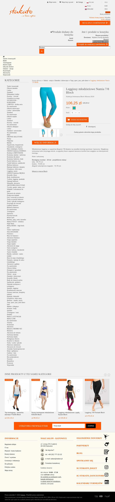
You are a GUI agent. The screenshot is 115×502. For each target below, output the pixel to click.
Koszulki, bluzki (12, 278)
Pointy (9, 139)
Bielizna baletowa (12, 165)
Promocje (10, 363)
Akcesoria (10, 327)
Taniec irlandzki (12, 252)
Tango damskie (12, 242)
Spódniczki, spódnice (13, 282)
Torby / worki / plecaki (14, 343)
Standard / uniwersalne (14, 131)
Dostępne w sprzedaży (14, 270)
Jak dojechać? (49, 450)
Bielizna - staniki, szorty (14, 300)
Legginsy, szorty (12, 171)
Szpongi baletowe (12, 181)
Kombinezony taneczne (14, 290)
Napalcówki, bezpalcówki (15, 145)
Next (109, 374)
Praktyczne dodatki (13, 195)
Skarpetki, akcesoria (13, 183)
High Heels (10, 224)
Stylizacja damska (12, 335)
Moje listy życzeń (67, 2)
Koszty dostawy (10, 454)
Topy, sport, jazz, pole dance (16, 302)
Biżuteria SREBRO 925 (14, 329)
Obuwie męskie (12, 116)
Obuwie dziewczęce (13, 108)
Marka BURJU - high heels (15, 226)
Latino (9, 90)
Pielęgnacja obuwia (13, 339)
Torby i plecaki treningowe (15, 201)
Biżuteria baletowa (13, 207)
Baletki (9, 143)
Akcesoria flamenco (13, 238)
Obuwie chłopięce (12, 127)
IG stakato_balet (87, 468)
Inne (8, 304)
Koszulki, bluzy (12, 175)
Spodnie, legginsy (12, 288)
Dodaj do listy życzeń (73, 125)
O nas (6, 447)
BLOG (79, 453)
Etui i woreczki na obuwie (15, 197)
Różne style (10, 217)
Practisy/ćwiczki (12, 215)
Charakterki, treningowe (14, 147)
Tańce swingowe (12, 248)
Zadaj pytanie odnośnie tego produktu (87, 132)
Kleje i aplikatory (12, 351)
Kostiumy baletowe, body (15, 159)
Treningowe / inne (13, 312)
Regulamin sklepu (10, 444)
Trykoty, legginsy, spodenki (16, 179)
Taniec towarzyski (12, 86)
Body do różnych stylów (14, 280)
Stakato (23, 495)
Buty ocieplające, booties (15, 149)
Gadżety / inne (11, 353)
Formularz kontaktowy (52, 463)
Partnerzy (83, 446)
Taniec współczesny (13, 230)
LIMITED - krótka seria (14, 104)
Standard (10, 92)
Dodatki (9, 314)
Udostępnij (91, 127)
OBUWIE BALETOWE (14, 137)
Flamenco (10, 234)
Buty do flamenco (12, 236)
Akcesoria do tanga (13, 246)
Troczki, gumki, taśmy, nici (16, 187)
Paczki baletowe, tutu (14, 161)
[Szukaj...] (41, 51)
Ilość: (68, 112)
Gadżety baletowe (12, 205)
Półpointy (10, 141)
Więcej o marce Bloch (39, 171)
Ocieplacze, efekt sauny (14, 169)
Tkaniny (9, 323)
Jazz (8, 228)
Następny (61, 135)
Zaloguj (80, 2)
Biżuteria (10, 331)
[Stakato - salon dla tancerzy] (22, 11)
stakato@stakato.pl (57, 459)
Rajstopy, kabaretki (13, 296)
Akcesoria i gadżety (13, 264)
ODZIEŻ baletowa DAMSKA (16, 151)
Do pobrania (9, 464)
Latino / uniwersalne (13, 110)
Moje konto (52, 2)
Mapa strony (9, 470)
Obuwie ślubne (11, 268)
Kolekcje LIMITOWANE (15, 153)
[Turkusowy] (74, 108)
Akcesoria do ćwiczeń (14, 347)
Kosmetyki (10, 325)
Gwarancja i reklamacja (12, 460)
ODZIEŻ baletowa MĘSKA (16, 173)
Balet (8, 135)
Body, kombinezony (13, 177)
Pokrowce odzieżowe (13, 345)
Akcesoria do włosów (14, 193)
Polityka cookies (10, 467)
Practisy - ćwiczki (12, 96)
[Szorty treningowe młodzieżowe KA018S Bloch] (43, 395)
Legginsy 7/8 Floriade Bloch (95, 412)
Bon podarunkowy (13, 357)
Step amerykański (12, 232)
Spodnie (9, 310)
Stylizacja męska (12, 337)
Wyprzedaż (10, 365)
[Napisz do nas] (42, 459)
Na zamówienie (12, 106)
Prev (105, 374)
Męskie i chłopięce (13, 306)
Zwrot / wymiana (10, 457)
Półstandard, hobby (13, 94)
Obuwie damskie (12, 88)
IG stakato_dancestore (90, 476)
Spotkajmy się (85, 461)
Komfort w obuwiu (13, 341)
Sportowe (10, 213)
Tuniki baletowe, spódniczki (16, 163)
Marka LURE (11, 318)
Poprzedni (33, 135)
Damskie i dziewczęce (14, 276)
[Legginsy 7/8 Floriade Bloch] (97, 395)
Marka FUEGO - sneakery (15, 221)
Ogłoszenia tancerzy (89, 438)
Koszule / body (12, 308)
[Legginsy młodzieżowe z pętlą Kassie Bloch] (70, 395)
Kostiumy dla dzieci (13, 157)
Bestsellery (10, 361)
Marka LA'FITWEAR (14, 316)
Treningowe (11, 211)
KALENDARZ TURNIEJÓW (90, 483)
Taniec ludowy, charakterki (15, 250)
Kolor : (68, 107)
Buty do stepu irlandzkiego (15, 258)
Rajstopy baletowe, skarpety (16, 167)
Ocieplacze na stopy (13, 98)
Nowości (9, 359)
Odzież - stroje (11, 274)
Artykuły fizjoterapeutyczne (16, 349)
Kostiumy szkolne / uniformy (16, 155)
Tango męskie (11, 244)
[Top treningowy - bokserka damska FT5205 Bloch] (17, 395)
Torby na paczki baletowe (15, 199)
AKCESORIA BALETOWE (16, 185)
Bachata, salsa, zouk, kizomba (16, 219)
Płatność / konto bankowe (13, 451)
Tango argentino (12, 240)
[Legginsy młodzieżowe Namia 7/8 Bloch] (43, 133)
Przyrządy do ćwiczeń (14, 203)
